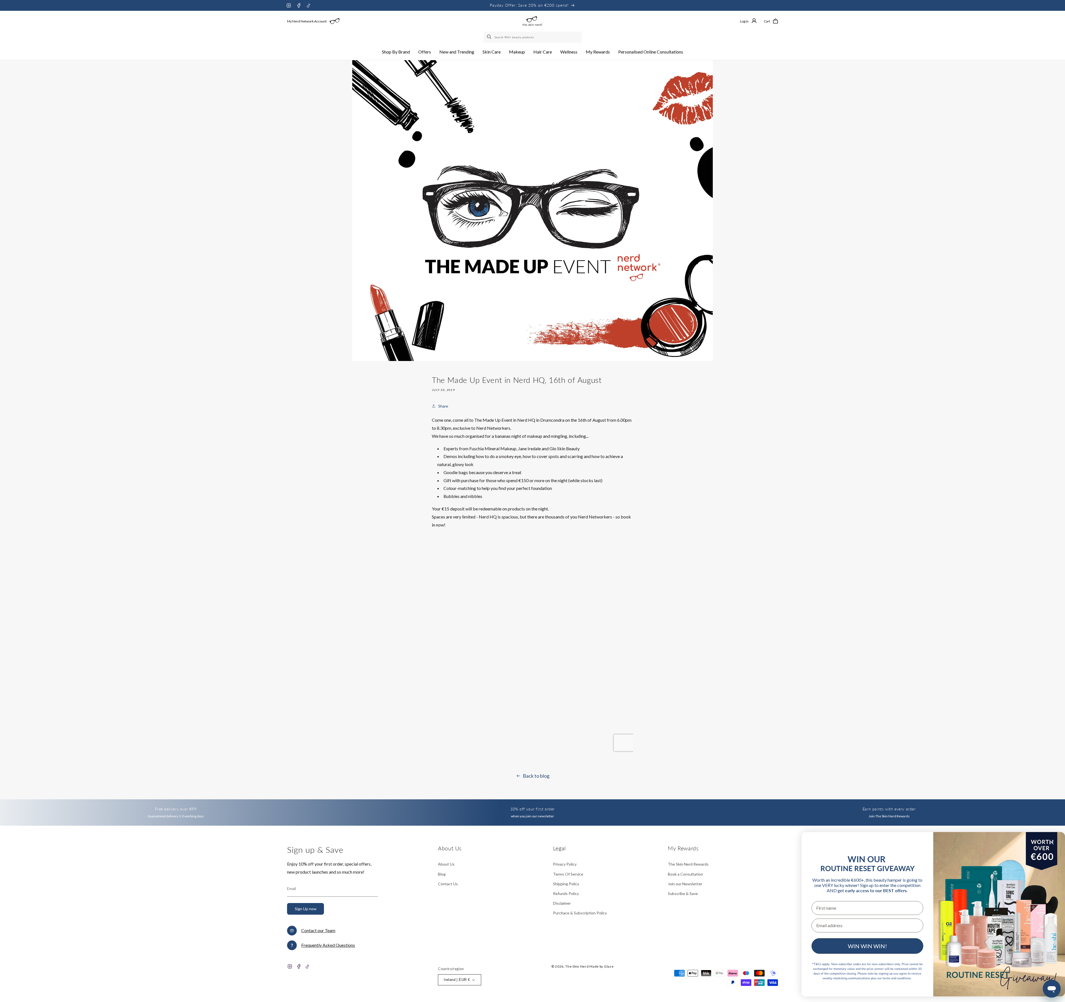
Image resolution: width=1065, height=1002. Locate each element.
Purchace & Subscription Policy (580, 913)
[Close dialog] (1051, 842)
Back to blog (536, 776)
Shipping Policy (566, 883)
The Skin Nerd (577, 966)
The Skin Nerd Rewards (688, 864)
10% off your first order (532, 809)
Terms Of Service (568, 874)
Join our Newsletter (685, 883)
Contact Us (448, 883)
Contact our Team (318, 930)
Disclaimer (562, 903)
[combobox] (532, 37)
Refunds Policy (566, 893)
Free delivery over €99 (175, 809)
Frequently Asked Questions (328, 945)
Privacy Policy (565, 864)
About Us (446, 864)
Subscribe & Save (683, 893)
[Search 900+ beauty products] (489, 37)
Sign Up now (305, 908)
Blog (442, 874)
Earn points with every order (889, 809)
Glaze (609, 966)
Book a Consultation (685, 874)
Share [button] (443, 406)
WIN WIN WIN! (867, 946)
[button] (396, 52)
